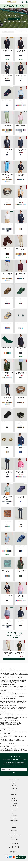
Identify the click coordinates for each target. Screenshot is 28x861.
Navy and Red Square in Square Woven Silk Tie (7, 100)
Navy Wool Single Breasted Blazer (21, 51)
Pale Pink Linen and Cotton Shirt (21, 596)
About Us (14, 794)
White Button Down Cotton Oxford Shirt (7, 224)
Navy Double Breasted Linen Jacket (21, 150)
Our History (14, 805)
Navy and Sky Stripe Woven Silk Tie (20, 546)
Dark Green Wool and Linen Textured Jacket (19, 653)
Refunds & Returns (14, 786)
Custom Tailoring (14, 839)
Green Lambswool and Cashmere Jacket (21, 571)
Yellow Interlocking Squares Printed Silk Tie (7, 323)
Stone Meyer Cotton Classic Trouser (20, 249)
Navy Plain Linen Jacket (21, 223)
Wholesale (14, 818)
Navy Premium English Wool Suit (7, 51)
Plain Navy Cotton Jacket (7, 595)
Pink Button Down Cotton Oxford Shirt (20, 125)
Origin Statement (14, 820)
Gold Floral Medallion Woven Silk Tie (7, 299)
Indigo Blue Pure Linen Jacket (21, 447)
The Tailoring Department (14, 835)
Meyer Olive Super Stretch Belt (21, 422)
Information (14, 811)
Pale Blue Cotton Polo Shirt (7, 546)
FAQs (14, 783)
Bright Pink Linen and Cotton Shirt (20, 472)
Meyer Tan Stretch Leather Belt (21, 398)
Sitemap (14, 823)
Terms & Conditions (14, 817)
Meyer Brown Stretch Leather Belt (7, 200)
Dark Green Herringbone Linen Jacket (7, 373)
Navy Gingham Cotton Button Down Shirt (7, 621)
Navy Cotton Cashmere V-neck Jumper (20, 175)
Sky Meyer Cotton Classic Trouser (7, 175)
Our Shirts (14, 797)
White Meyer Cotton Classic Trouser (7, 274)
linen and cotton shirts (6, 693)
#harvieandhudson (14, 830)
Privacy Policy (14, 815)
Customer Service (14, 779)
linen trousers (4, 699)
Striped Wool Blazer (7, 149)
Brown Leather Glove (7, 248)
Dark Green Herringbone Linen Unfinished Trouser (20, 373)
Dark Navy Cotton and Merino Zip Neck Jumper (21, 621)
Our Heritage (14, 803)
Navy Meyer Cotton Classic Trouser (7, 398)
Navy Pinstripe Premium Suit (7, 76)
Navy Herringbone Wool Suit (20, 76)
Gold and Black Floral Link (7, 447)
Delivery (14, 785)
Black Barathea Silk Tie (7, 422)
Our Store (14, 798)
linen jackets (4, 686)
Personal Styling (14, 807)
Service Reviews (14, 790)
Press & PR (14, 802)
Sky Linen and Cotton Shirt (20, 100)
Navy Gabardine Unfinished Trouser (7, 472)
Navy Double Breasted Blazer (21, 348)
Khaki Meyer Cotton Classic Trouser (7, 125)
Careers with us (14, 800)
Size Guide (14, 822)
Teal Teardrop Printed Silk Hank (7, 571)
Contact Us (14, 782)
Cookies (14, 813)
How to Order (14, 788)
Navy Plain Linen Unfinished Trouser (20, 522)
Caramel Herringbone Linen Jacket (21, 200)
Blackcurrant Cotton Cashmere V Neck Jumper (20, 274)
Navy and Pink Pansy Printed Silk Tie (20, 497)
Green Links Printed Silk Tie (20, 299)
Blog (14, 832)
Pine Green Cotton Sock (7, 347)
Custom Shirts (14, 837)
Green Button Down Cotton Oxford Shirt (7, 497)
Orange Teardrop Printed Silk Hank (7, 522)
